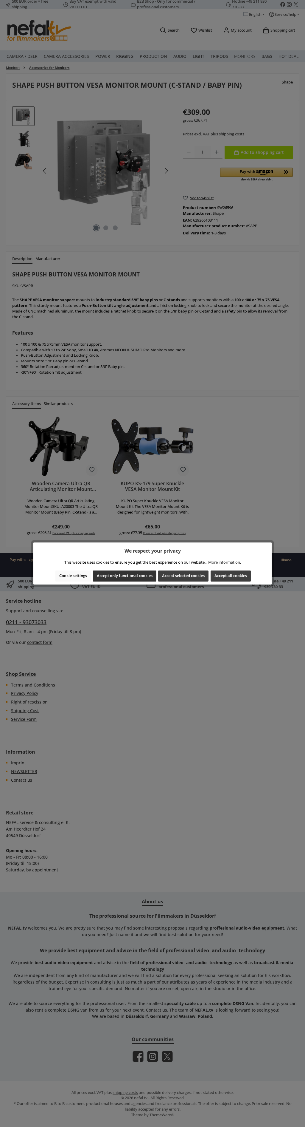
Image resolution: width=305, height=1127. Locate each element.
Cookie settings (73, 575)
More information (224, 562)
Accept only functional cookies (124, 575)
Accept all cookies (230, 575)
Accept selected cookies (183, 575)
